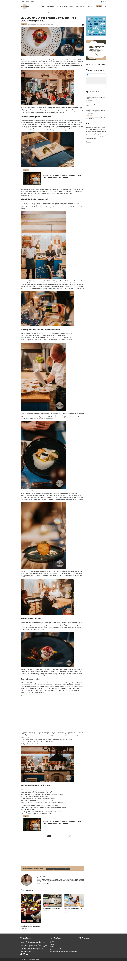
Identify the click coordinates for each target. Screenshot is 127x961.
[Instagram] (103, 2)
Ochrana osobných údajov (56, 948)
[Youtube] (105, 2)
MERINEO (42, 959)
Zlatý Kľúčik (73, 835)
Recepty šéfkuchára (80, 6)
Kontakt (32, 1)
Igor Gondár (81, 835)
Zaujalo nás (73, 904)
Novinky (45, 921)
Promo (29, 904)
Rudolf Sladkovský (32, 24)
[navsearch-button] (106, 6)
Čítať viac (88, 142)
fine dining (59, 835)
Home (24, 12)
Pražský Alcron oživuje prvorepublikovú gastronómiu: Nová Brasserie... (52, 926)
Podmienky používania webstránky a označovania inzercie (63, 951)
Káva (43, 6)
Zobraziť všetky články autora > (43, 883)
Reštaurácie (60, 6)
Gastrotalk (90, 6)
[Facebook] (101, 2)
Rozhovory (70, 6)
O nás (22, 1)
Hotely (65, 6)
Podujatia (30, 12)
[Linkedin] (58, 869)
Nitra (54, 835)
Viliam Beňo (66, 835)
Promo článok (89, 115)
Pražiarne (99, 6)
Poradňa (27, 1)
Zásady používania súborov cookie (58, 949)
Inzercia (52, 946)
